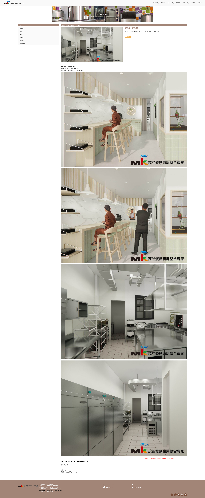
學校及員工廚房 (21, 40)
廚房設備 (60, 490)
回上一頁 (124, 476)
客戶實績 (193, 3)
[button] (61, 45)
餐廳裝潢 (178, 3)
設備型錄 (185, 3)
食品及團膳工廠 (21, 37)
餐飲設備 (55, 490)
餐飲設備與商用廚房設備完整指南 (46, 490)
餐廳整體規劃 (21, 28)
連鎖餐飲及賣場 (21, 34)
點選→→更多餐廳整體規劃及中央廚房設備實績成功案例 (74, 461)
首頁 (62, 25)
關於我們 (155, 3)
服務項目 (163, 3)
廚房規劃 (170, 3)
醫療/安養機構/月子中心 (23, 43)
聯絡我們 (200, 3)
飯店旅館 (20, 31)
